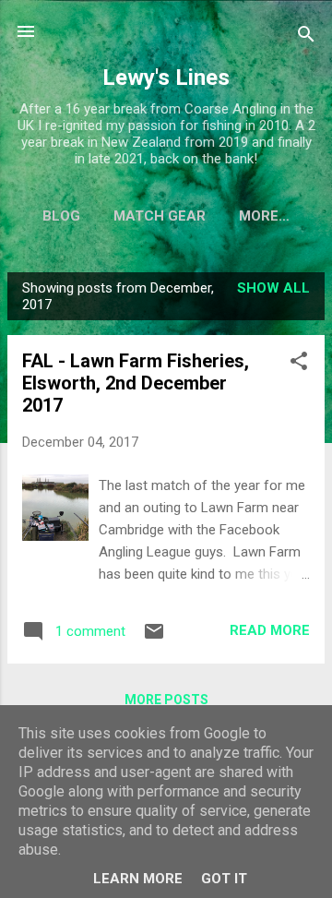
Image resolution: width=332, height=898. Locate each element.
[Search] (306, 37)
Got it (224, 878)
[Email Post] (154, 637)
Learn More (138, 878)
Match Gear (159, 216)
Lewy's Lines (166, 77)
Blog (61, 216)
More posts (166, 699)
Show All (273, 288)
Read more (270, 630)
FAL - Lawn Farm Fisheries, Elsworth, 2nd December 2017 (135, 383)
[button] (299, 364)
